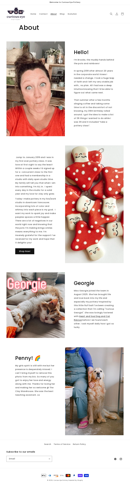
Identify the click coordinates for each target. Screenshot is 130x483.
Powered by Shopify (75, 480)
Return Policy (79, 444)
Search (47, 444)
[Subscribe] (49, 459)
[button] (111, 14)
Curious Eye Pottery (60, 480)
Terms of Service (62, 444)
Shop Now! (24, 251)
